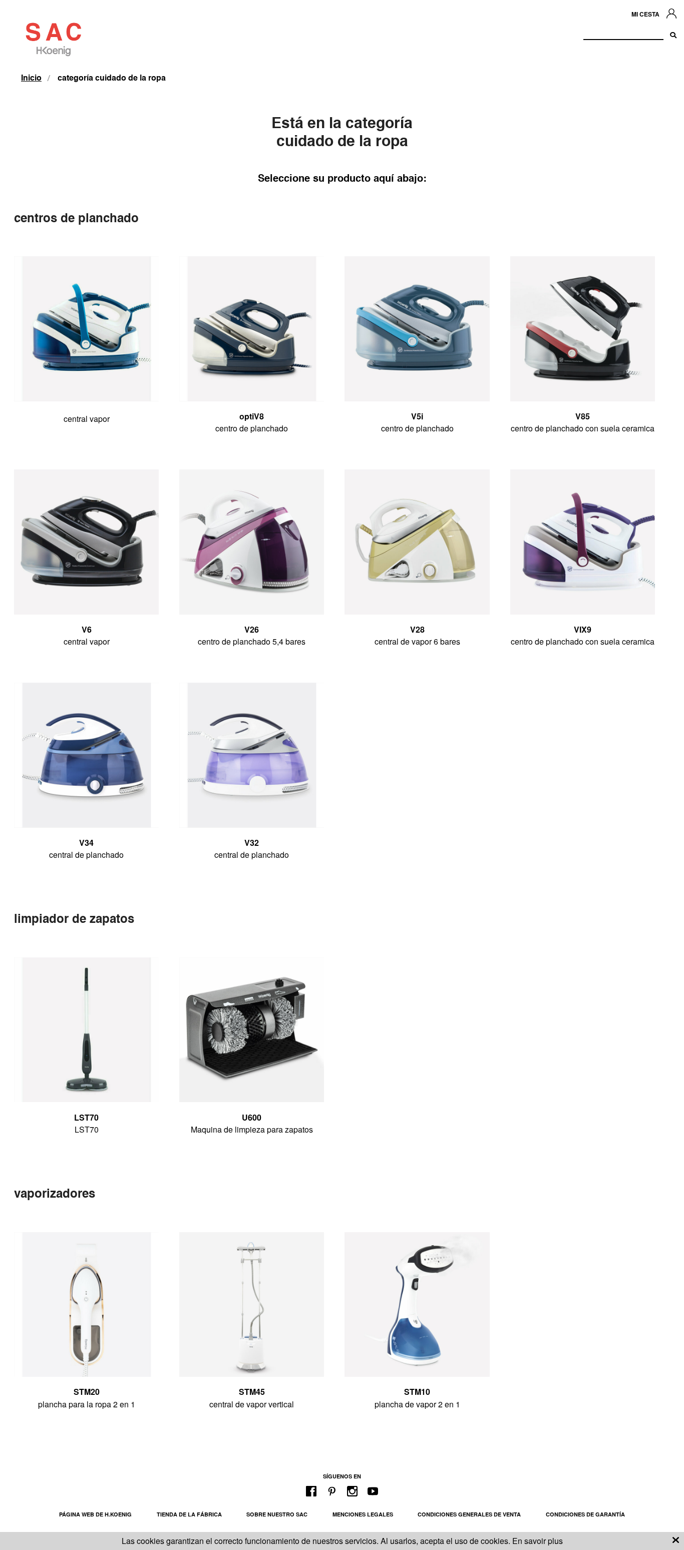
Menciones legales (362, 1514)
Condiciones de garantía (585, 1514)
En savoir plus (537, 1540)
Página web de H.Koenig (95, 1514)
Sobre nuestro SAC (276, 1514)
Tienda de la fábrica (189, 1514)
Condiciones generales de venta (469, 1514)
